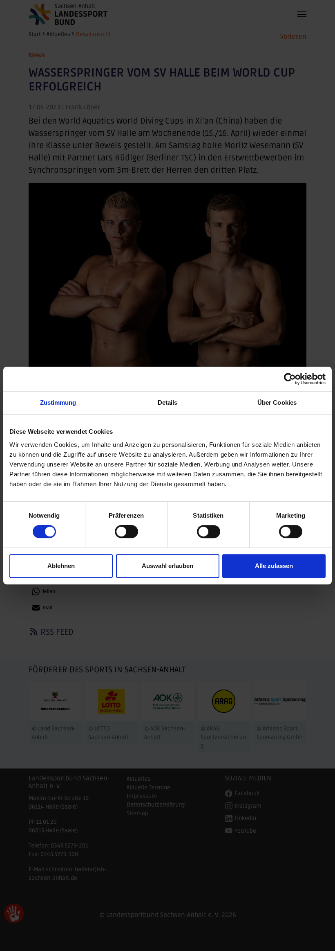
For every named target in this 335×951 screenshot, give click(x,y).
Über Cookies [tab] (277, 402)
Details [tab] (168, 402)
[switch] (126, 531)
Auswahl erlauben (167, 565)
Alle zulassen (274, 565)
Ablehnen (61, 565)
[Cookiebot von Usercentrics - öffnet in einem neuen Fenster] (290, 379)
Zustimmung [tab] (58, 402)
